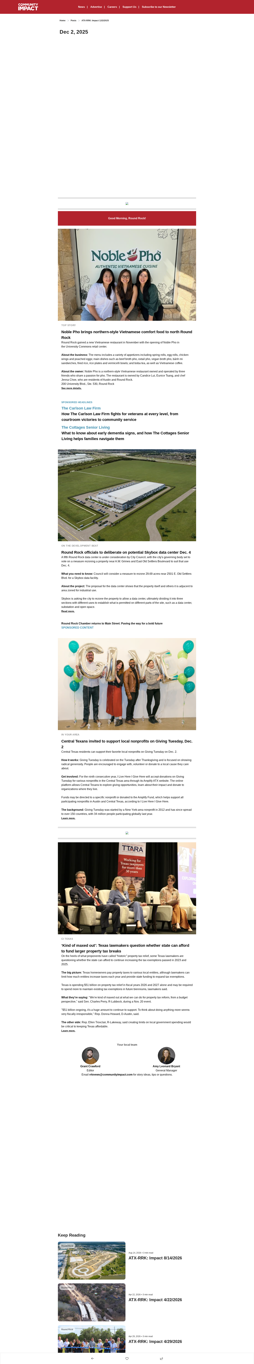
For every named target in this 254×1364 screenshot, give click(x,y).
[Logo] (28, 7)
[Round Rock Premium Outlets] (127, 833)
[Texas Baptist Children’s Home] (127, 203)
